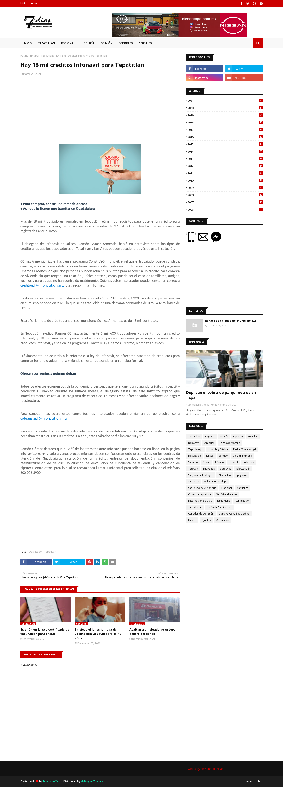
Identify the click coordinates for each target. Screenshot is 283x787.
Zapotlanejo (195, 449)
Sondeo (223, 456)
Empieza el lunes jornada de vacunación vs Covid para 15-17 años (98, 633)
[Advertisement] (100, 111)
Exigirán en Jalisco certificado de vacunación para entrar (44, 631)
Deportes (193, 443)
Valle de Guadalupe (215, 481)
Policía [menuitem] (89, 43)
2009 (225, 188)
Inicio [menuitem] (27, 43)
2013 (225, 159)
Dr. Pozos (209, 468)
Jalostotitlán (243, 468)
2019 (225, 115)
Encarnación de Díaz (200, 501)
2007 (225, 202)
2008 (225, 195)
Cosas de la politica (199, 494)
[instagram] (254, 3)
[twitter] (247, 3)
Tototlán (193, 468)
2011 (225, 173)
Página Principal (29, 55)
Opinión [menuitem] (106, 43)
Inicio (23, 3)
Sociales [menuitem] (145, 43)
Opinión (238, 436)
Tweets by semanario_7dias (204, 769)
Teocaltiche (195, 507)
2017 (225, 130)
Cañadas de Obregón (201, 513)
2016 (225, 137)
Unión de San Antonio (219, 507)
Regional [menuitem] (68, 43)
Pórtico (219, 462)
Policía (224, 436)
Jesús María (223, 501)
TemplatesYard (52, 781)
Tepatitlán (47, 55)
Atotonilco (225, 475)
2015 (225, 144)
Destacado (35, 551)
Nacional (226, 488)
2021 (225, 100)
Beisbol (233, 462)
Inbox (34, 3)
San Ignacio (242, 501)
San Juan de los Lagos (200, 475)
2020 (225, 108)
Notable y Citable (218, 449)
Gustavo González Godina (234, 513)
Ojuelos (206, 520)
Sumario (193, 462)
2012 (225, 166)
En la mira (248, 462)
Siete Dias (225, 468)
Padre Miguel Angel (244, 449)
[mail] (204, 241)
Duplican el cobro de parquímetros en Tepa (221, 395)
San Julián (193, 481)
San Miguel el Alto (226, 494)
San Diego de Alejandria (202, 488)
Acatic (206, 462)
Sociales (253, 436)
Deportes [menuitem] (126, 43)
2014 (225, 151)
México (192, 520)
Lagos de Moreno (230, 443)
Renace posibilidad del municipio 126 (230, 320)
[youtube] (261, 3)
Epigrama (241, 475)
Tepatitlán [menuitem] (46, 43)
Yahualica (242, 488)
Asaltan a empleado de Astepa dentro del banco (152, 631)
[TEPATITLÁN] (224, 368)
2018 (225, 122)
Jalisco (210, 456)
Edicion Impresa (242, 456)
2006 (225, 209)
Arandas (209, 443)
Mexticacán (222, 520)
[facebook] (241, 3)
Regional (210, 436)
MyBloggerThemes (92, 781)
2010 (225, 180)
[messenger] (216, 241)
